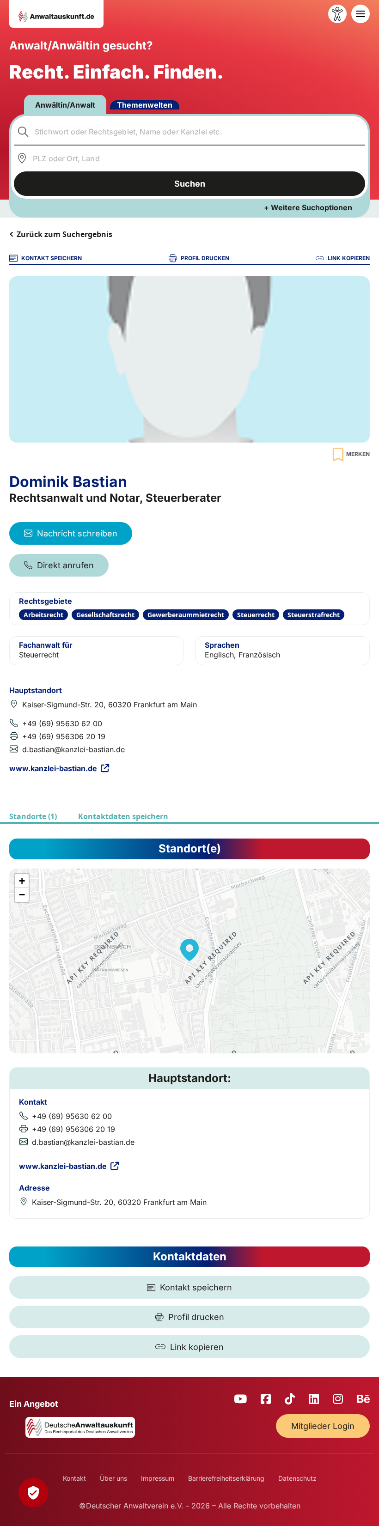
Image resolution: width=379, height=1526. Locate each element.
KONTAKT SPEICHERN (51, 258)
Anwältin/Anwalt (65, 104)
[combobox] (189, 131)
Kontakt (74, 1478)
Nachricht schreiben (77, 533)
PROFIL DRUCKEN (205, 258)
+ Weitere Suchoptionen (308, 207)
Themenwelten (144, 104)
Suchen (189, 183)
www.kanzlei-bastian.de (53, 768)
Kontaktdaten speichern (123, 816)
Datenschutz (297, 1478)
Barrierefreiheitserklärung (226, 1478)
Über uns (113, 1478)
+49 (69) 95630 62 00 (62, 723)
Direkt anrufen (65, 565)
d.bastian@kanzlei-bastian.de (73, 749)
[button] (189, 950)
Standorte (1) (33, 816)
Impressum (157, 1478)
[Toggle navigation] (360, 14)
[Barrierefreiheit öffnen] (337, 14)
